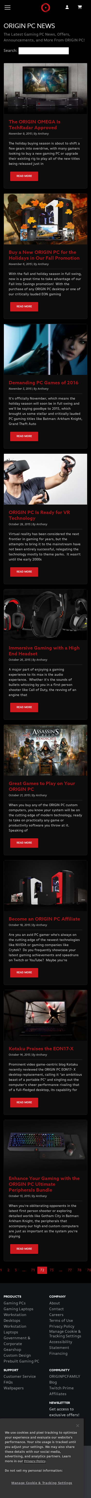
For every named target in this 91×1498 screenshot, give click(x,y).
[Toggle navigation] (7, 7)
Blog (53, 1383)
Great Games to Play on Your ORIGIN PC (42, 786)
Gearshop (12, 1350)
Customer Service (20, 1377)
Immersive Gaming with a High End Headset (44, 650)
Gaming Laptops (18, 1309)
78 (79, 1270)
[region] (42, 1458)
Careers (56, 1315)
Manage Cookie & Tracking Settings (65, 1334)
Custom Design (17, 1356)
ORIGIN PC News (29, 26)
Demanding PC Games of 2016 (44, 382)
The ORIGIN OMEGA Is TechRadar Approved (34, 124)
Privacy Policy (61, 1327)
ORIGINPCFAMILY (64, 1377)
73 (52, 1270)
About (54, 1303)
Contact (56, 1309)
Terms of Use (61, 1321)
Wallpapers (14, 1388)
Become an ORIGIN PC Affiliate (44, 918)
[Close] (77, 1425)
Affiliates (57, 1394)
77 (70, 1270)
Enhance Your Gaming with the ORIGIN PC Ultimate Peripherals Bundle (44, 1184)
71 (33, 1270)
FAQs (8, 1383)
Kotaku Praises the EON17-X (41, 1048)
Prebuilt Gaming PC (21, 1361)
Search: (10, 51)
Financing (58, 1354)
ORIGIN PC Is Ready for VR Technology (39, 515)
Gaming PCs (15, 1303)
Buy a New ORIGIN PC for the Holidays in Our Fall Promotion (44, 255)
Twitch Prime (61, 1388)
